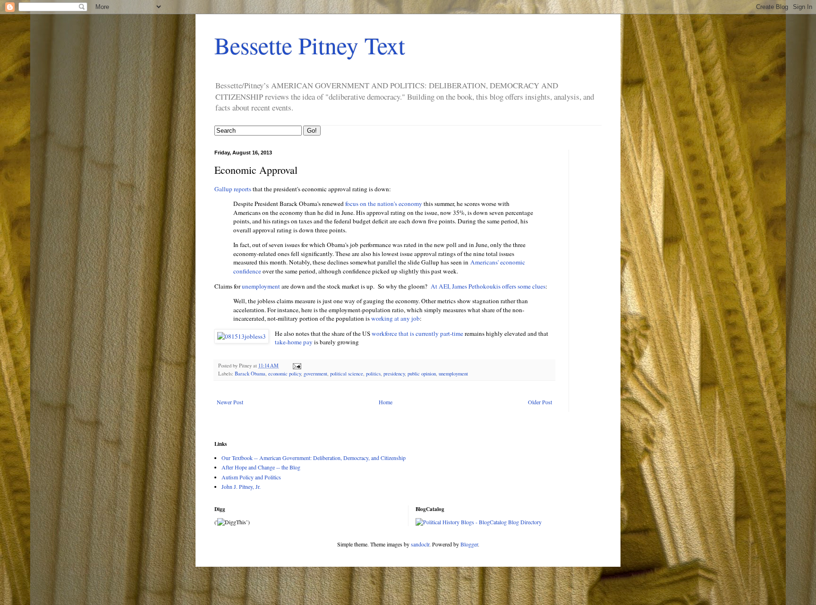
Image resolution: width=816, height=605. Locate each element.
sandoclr (420, 544)
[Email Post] (296, 365)
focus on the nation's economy (383, 203)
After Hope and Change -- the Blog (260, 467)
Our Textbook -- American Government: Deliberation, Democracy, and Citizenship (313, 457)
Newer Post (230, 402)
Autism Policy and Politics (251, 477)
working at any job (395, 318)
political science (346, 373)
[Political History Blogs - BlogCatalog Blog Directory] (479, 522)
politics (373, 373)
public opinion (422, 373)
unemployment (261, 286)
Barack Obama (250, 373)
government (315, 373)
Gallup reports (232, 189)
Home (385, 402)
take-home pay (294, 342)
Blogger (469, 544)
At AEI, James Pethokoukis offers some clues (487, 286)
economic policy (284, 373)
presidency (394, 373)
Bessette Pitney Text (309, 45)
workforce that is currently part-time (417, 333)
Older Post (540, 402)
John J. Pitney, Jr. (241, 486)
